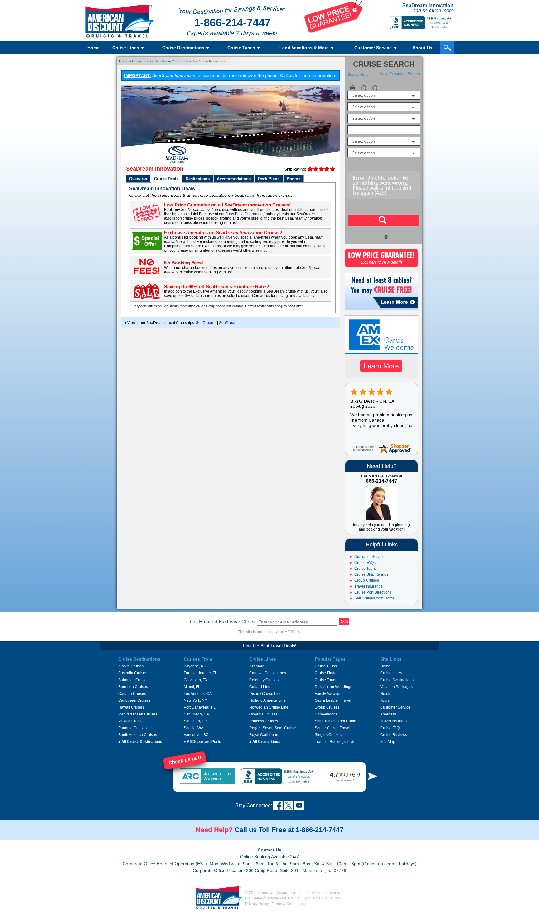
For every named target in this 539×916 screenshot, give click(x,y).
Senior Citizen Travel (332, 728)
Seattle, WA (193, 728)
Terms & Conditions (288, 904)
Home (93, 47)
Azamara (257, 666)
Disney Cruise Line (265, 693)
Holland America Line (267, 700)
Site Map (387, 741)
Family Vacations (329, 693)
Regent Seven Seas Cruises (273, 728)
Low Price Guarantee (245, 214)
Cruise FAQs (365, 562)
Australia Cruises (132, 673)
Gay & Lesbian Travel (333, 700)
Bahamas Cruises (133, 680)
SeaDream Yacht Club (171, 61)
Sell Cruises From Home (335, 721)
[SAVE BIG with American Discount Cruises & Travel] (333, 31)
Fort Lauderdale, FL (200, 673)
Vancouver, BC (196, 735)
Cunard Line (259, 687)
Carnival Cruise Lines (267, 673)
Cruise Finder (326, 673)
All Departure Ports (202, 741)
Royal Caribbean (263, 735)
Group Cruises (366, 580)
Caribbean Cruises (134, 700)
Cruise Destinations (397, 680)
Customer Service (369, 557)
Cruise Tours (365, 568)
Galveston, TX (195, 680)
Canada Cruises (132, 693)
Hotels (385, 693)
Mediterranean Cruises (137, 714)
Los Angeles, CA (198, 693)
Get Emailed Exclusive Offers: (223, 621)
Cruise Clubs (326, 666)
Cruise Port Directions (372, 592)
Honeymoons (326, 714)
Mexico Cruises (131, 721)
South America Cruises (137, 735)
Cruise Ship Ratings (371, 574)
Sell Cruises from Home (374, 598)
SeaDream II (229, 323)
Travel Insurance (368, 586)
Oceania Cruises (263, 714)
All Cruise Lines (264, 741)
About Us (422, 47)
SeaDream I (206, 323)
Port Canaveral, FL (200, 707)
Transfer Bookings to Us (335, 741)
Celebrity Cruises (264, 680)
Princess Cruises (263, 721)
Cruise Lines (141, 61)
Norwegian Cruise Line (269, 707)
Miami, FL (192, 687)
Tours (385, 700)
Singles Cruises (328, 735)
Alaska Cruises (131, 666)
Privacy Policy (257, 904)
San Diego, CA (196, 714)
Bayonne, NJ (195, 666)
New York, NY (195, 700)
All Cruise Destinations (140, 741)
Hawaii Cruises (131, 707)
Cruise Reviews (393, 735)
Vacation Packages (396, 687)
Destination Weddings (333, 687)
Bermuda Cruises (133, 687)
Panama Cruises (132, 728)
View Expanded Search (400, 74)
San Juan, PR (195, 721)
